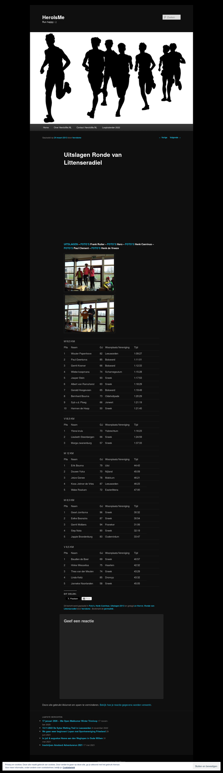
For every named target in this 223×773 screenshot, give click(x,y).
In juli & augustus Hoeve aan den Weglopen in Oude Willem (72, 738)
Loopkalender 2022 (111, 127)
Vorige (163, 137)
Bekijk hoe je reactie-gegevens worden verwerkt (125, 704)
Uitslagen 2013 (117, 605)
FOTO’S (85, 244)
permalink (109, 608)
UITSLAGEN (71, 244)
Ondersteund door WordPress (111, 761)
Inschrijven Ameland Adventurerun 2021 (62, 745)
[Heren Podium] (89, 332)
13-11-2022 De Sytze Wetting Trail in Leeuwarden (66, 727)
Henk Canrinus (103, 605)
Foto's (92, 605)
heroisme (76, 137)
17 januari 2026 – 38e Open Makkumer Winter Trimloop (69, 720)
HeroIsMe (53, 17)
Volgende (175, 137)
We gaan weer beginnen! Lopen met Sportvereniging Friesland (74, 731)
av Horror (138, 605)
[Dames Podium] (89, 291)
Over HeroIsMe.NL (63, 127)
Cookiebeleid (69, 767)
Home (46, 127)
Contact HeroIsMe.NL (87, 127)
